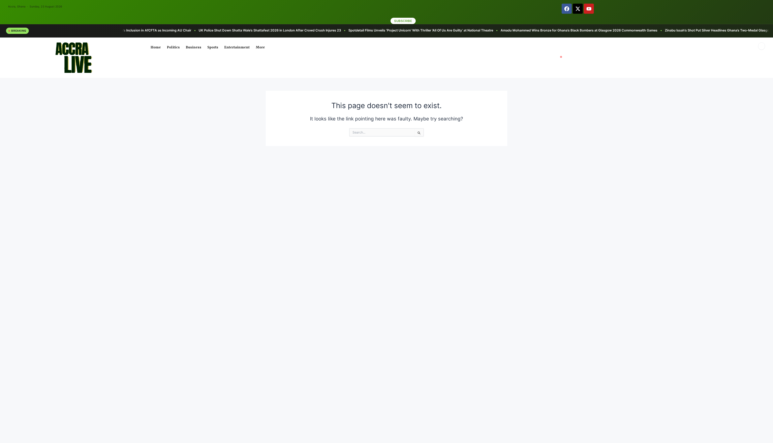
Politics (173, 47)
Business (193, 47)
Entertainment (237, 47)
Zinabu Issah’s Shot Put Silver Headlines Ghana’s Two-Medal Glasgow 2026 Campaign (621, 30)
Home (156, 47)
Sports (212, 47)
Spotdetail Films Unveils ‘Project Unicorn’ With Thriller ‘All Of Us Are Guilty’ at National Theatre (311, 30)
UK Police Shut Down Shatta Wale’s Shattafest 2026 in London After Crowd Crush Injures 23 (160, 30)
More (260, 47)
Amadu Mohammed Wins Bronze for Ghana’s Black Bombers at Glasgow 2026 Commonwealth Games (469, 30)
